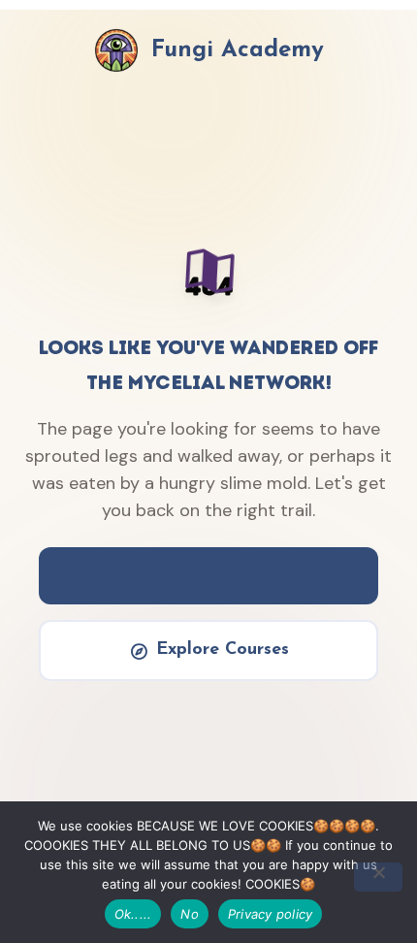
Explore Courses (222, 650)
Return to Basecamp (222, 575)
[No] (378, 877)
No (189, 914)
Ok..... (133, 914)
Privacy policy (270, 914)
